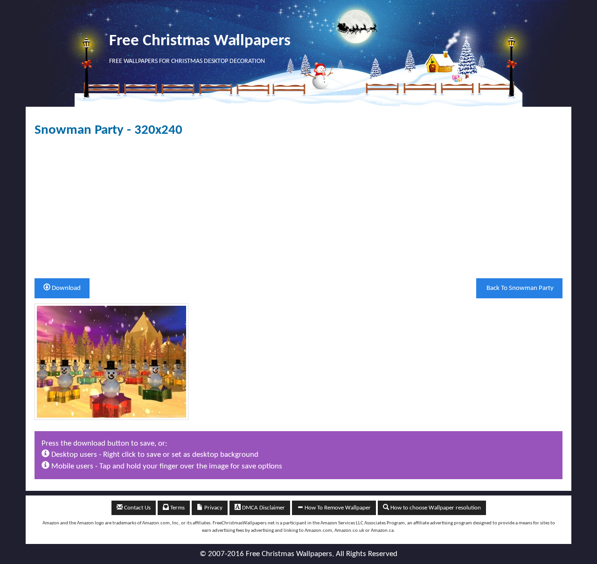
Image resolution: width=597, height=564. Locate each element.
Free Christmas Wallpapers (200, 41)
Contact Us (137, 508)
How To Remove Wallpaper (337, 508)
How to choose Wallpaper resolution (435, 508)
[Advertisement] (314, 208)
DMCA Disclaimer (263, 508)
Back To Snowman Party (519, 288)
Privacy (212, 508)
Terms (177, 508)
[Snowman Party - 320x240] (111, 361)
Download (65, 288)
